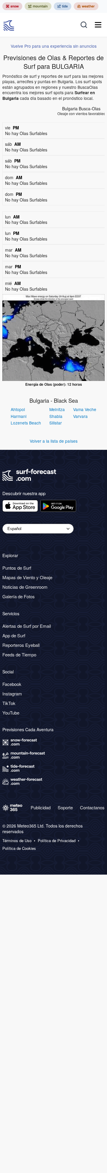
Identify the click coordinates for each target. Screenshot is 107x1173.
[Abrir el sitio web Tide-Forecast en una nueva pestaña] (62, 6)
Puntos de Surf (16, 568)
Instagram (12, 693)
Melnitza (57, 409)
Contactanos (92, 807)
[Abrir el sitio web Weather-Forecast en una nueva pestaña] (86, 6)
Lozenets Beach (26, 423)
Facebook (11, 684)
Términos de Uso (17, 840)
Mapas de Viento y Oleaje (27, 577)
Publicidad (41, 807)
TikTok (8, 703)
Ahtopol (18, 409)
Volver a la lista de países (54, 441)
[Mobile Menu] (98, 24)
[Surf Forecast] (9, 25)
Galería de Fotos (18, 596)
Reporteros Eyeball (21, 645)
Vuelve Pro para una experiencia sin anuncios (54, 46)
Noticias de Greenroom (25, 587)
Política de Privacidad (56, 840)
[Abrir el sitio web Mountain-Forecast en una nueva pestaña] (38, 6)
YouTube (10, 712)
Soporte (65, 807)
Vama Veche (84, 409)
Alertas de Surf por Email (26, 626)
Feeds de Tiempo (19, 654)
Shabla (55, 416)
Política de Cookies (19, 848)
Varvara (80, 416)
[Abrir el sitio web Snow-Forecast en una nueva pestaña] (12, 6)
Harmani (18, 416)
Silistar (55, 423)
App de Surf (13, 635)
